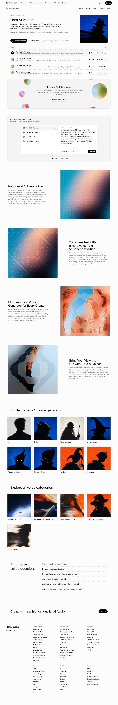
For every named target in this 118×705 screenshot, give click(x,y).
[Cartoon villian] (46, 460)
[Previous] (53, 151)
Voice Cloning (37, 639)
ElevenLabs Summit (93, 679)
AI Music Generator (39, 645)
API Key (89, 650)
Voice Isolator (37, 642)
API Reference (92, 629)
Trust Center (37, 689)
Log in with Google (20, 41)
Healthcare (63, 642)
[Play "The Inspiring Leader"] (59, 73)
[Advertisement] (19, 537)
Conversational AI (66, 632)
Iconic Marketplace (39, 671)
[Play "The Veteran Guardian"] (59, 66)
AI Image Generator (39, 655)
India (34, 692)
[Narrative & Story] (19, 507)
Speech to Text (38, 632)
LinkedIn (63, 671)
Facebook (63, 687)
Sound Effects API (93, 645)
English (10, 630)
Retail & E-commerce (67, 650)
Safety (89, 674)
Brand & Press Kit (92, 676)
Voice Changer (38, 634)
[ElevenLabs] (11, 2)
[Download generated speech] (73, 151)
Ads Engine (36, 660)
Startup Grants (38, 676)
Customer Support (66, 655)
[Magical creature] (19, 460)
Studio (35, 647)
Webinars (36, 681)
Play (92, 53)
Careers (89, 671)
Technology (64, 647)
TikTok (62, 681)
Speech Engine (92, 634)
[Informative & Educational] (46, 507)
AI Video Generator (39, 658)
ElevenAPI (90, 626)
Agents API (90, 632)
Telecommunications (67, 637)
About (89, 668)
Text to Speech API (93, 639)
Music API (90, 647)
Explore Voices (34, 41)
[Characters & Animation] (99, 507)
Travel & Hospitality (66, 652)
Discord (62, 679)
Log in (101, 3)
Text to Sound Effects (40, 637)
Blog (34, 668)
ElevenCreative (37, 626)
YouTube (63, 676)
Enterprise (36, 687)
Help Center (37, 679)
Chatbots (63, 658)
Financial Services (66, 639)
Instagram (63, 684)
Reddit (62, 689)
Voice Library (15, 15)
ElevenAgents (64, 626)
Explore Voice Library (59, 99)
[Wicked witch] (99, 430)
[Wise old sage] (72, 430)
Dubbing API (91, 637)
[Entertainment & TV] (72, 507)
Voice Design (37, 650)
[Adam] (19, 430)
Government (64, 645)
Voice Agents (64, 629)
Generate (92, 151)
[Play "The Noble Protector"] (59, 53)
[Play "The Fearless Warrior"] (59, 59)
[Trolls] (46, 430)
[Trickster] (72, 460)
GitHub (62, 674)
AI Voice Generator (39, 652)
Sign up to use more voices (59, 158)
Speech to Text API (93, 642)
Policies (89, 681)
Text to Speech (38, 629)
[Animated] (99, 460)
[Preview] (55, 128)
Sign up (108, 3)
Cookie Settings (92, 684)
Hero (24, 15)
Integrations (64, 634)
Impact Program (38, 674)
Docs (34, 684)
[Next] (56, 151)
